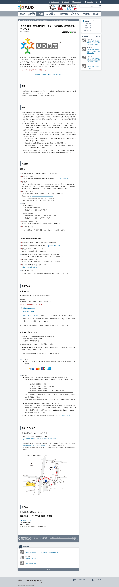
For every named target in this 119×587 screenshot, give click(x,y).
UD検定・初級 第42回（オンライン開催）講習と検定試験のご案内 (93, 42)
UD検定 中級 (31, 20)
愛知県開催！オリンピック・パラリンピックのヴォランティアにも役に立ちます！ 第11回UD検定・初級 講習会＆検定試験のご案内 (34, 538)
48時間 (51, 14)
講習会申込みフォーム (29, 308)
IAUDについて (55, 2)
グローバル (75, 14)
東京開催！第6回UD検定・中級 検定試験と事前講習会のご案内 (63, 538)
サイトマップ (97, 579)
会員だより (96, 14)
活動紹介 (22, 14)
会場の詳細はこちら (65, 179)
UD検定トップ (89, 21)
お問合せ (66, 2)
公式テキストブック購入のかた (31, 315)
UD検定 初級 (87, 25)
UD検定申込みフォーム (29, 311)
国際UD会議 (64, 14)
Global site (90, 2)
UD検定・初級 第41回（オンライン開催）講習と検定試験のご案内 (93, 59)
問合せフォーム (27, 520)
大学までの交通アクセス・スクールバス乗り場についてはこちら (43, 438)
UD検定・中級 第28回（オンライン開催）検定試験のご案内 (41, 553)
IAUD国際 (31, 14)
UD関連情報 (86, 14)
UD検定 (40, 14)
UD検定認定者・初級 (31, 563)
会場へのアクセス (55, 245)
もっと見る (48, 569)
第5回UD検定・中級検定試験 (52, 74)
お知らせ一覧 (87, 30)
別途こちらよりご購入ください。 (31, 267)
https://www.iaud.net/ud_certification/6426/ (41, 196)
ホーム (22, 1)
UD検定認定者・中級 (31, 558)
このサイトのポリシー (81, 579)
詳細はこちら (66, 415)
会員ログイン (77, 2)
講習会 (37, 74)
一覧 (99, 36)
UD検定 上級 (87, 23)
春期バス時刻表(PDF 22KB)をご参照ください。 (36, 445)
